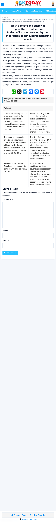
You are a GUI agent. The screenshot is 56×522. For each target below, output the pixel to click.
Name (5, 231)
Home (4, 11)
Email (5, 240)
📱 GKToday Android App (28, 519)
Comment (7, 199)
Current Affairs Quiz (34, 11)
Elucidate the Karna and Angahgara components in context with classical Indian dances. (15, 167)
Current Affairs (16, 11)
